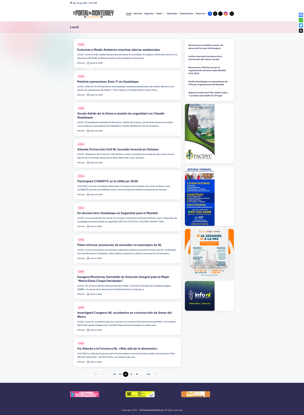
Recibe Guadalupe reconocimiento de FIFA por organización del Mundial (208, 83)
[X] (301, 30)
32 (137, 374)
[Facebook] (301, 15)
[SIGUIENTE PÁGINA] (155, 374)
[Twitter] (301, 25)
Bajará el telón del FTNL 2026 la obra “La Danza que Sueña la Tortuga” (208, 94)
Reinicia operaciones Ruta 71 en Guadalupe (108, 81)
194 (148, 374)
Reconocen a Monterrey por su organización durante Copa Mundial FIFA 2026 (207, 70)
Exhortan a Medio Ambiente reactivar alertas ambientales (118, 49)
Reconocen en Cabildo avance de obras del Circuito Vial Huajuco (205, 47)
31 (131, 374)
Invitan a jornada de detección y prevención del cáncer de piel (205, 58)
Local (81, 44)
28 (114, 374)
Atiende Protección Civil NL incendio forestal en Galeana (118, 149)
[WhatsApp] (301, 20)
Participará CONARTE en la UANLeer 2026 (107, 181)
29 (120, 374)
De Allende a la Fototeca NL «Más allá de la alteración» (117, 348)
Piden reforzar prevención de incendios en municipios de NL (119, 245)
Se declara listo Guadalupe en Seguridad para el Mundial (117, 213)
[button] (96, 374)
